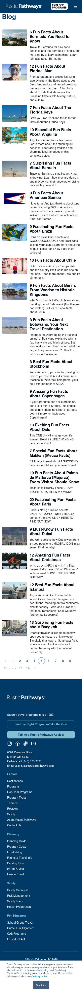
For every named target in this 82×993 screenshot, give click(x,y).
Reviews (12, 808)
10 (5, 667)
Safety (11, 814)
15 (20, 667)
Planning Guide (16, 841)
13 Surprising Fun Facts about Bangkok (51, 624)
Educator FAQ (16, 939)
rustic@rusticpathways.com (37, 766)
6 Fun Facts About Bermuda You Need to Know (49, 36)
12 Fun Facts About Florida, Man (47, 68)
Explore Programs (59, 6)
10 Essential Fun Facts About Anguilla (50, 132)
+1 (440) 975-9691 (30, 761)
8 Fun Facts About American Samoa (46, 195)
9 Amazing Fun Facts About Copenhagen (49, 393)
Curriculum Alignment (20, 928)
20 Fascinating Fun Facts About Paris (53, 501)
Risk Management (18, 895)
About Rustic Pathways (21, 820)
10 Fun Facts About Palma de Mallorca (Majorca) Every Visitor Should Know (54, 477)
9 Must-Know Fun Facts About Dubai (51, 531)
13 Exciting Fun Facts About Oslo (49, 427)
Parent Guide (15, 869)
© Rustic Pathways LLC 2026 (41, 959)
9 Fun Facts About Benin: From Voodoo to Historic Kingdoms (53, 289)
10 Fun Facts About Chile (53, 260)
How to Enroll (15, 874)
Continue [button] (41, 985)
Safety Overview (17, 890)
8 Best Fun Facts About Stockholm (51, 364)
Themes (12, 803)
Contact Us (14, 825)
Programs (13, 786)
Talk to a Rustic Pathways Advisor (41, 734)
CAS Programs (16, 933)
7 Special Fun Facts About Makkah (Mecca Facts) (54, 453)
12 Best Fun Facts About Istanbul (52, 587)
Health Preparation (19, 907)
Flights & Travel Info (19, 858)
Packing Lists (15, 863)
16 (28, 667)
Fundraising (14, 852)
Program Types (16, 797)
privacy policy (40, 976)
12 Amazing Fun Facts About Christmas (50, 557)
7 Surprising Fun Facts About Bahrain (50, 165)
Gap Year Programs (19, 792)
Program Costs (16, 846)
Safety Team (15, 901)
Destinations (15, 781)
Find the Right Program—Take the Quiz (41, 724)
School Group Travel (20, 922)
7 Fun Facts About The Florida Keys (50, 109)
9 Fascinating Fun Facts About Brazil (51, 228)
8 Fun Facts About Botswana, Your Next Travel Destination (49, 324)
